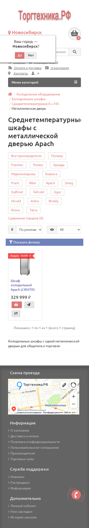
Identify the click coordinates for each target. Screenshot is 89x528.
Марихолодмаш (23, 174)
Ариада (58, 165)
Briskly (54, 201)
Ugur (57, 192)
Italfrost (17, 192)
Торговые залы (22, 459)
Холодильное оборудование (38, 94)
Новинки (17, 477)
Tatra (33, 210)
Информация (20, 488)
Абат (32, 183)
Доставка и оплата (24, 436)
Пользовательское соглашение (34, 447)
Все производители (26, 156)
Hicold (16, 201)
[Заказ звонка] (76, 494)
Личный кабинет (23, 506)
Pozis (15, 183)
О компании (59, 68)
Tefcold (38, 192)
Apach (50, 183)
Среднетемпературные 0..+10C (36, 104)
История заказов (23, 517)
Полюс (38, 165)
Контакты (20, 73)
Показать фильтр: (26, 242)
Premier (17, 165)
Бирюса (51, 174)
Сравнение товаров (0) (25, 218)
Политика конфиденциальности (35, 442)
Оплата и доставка (27, 68)
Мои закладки (21, 511)
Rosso (15, 210)
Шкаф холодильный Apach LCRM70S (23, 285)
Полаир (57, 156)
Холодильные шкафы (29, 99)
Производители (22, 453)
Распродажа (19, 482)
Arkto (35, 201)
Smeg (69, 183)
